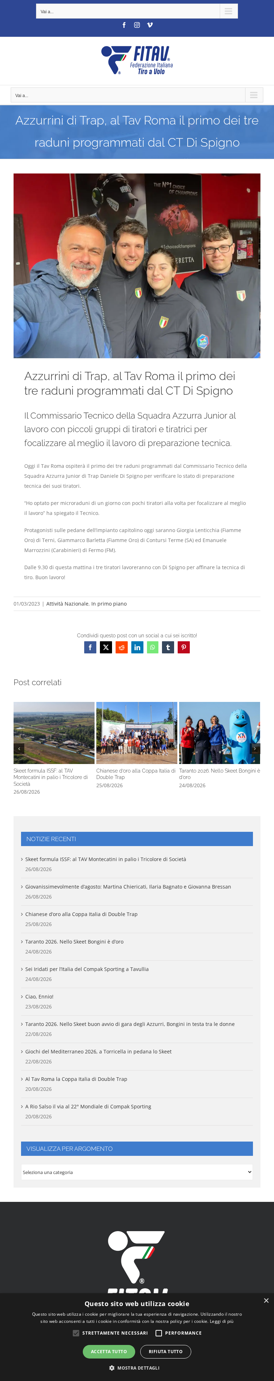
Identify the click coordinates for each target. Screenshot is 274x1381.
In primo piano (109, 603)
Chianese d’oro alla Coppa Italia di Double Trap (137, 733)
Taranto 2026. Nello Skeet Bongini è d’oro (220, 733)
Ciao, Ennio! (39, 996)
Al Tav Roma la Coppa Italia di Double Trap (76, 1079)
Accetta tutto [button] (109, 1352)
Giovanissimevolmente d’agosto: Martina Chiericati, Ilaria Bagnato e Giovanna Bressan (128, 886)
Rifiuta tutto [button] (166, 1352)
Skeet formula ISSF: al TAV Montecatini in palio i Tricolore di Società (54, 733)
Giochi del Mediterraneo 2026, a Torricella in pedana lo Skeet (98, 1051)
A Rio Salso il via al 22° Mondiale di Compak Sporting (88, 1106)
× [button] (266, 1301)
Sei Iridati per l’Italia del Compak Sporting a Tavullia (87, 969)
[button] (19, 748)
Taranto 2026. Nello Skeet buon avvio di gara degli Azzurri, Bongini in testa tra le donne (130, 1024)
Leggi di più (222, 1321)
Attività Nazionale (67, 603)
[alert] (137, 1337)
